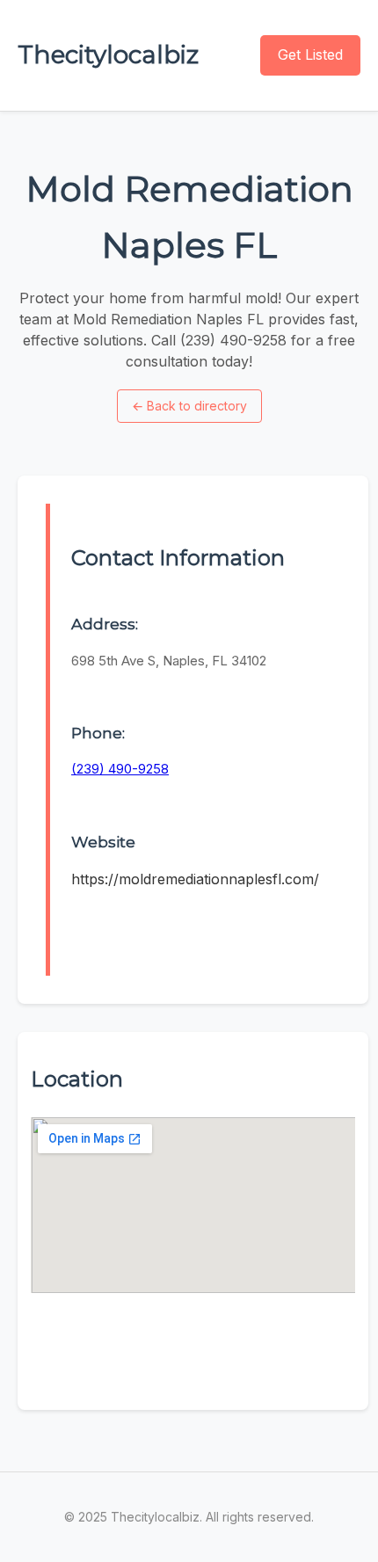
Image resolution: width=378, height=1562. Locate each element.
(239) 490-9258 (120, 768)
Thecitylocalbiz (108, 54)
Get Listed (310, 54)
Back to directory (189, 405)
